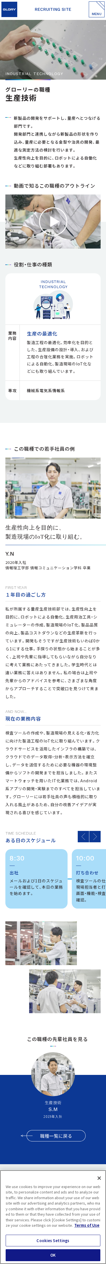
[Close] (99, 1178)
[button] (83, 836)
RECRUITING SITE (53, 9)
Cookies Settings (52, 1240)
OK (53, 1255)
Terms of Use (86, 1225)
